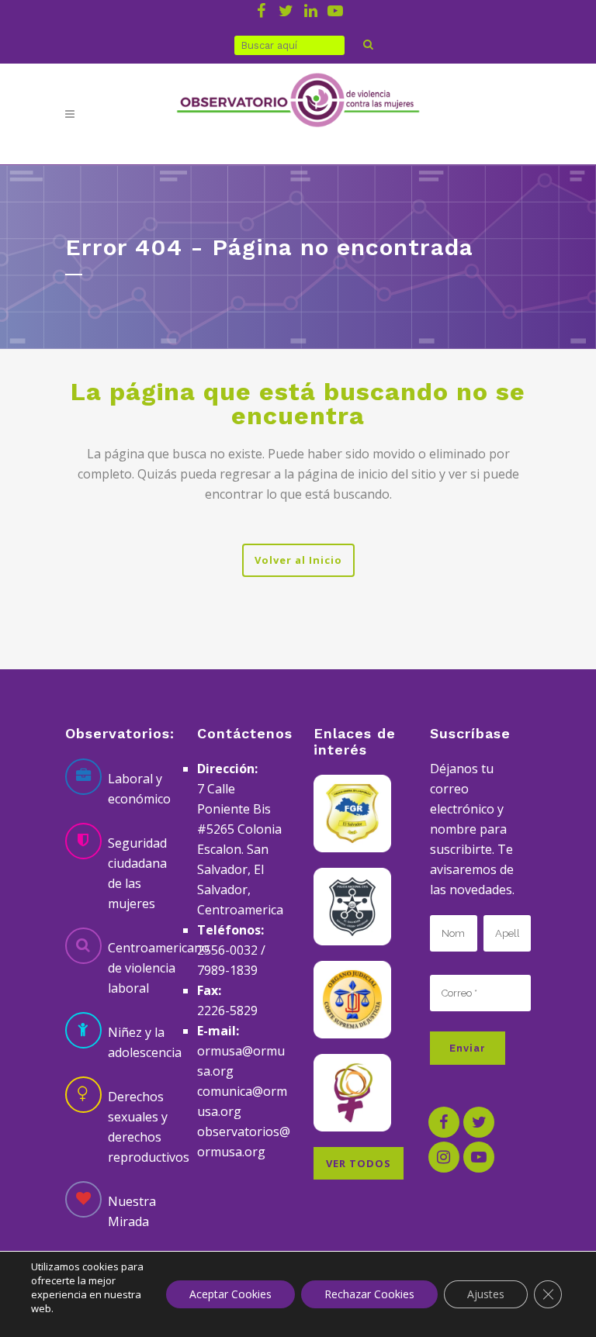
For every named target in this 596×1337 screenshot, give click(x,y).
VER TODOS (358, 1163)
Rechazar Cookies (369, 1294)
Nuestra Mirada (132, 1211)
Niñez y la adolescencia (145, 1042)
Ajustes (485, 1294)
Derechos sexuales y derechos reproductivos (148, 1127)
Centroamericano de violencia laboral (159, 968)
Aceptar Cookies (230, 1294)
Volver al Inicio (298, 560)
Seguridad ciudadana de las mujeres (137, 873)
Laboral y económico (139, 788)
